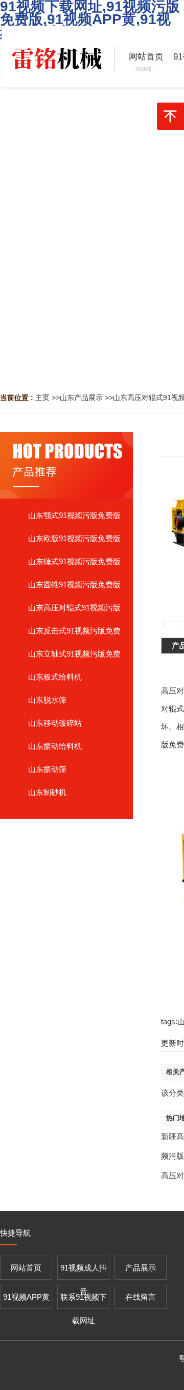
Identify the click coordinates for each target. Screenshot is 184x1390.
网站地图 (14, 1371)
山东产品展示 (81, 397)
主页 (42, 397)
